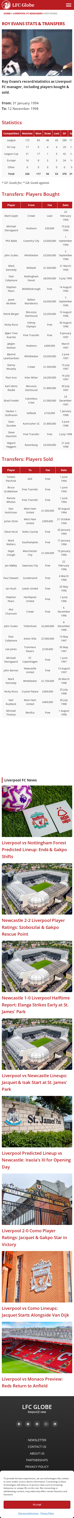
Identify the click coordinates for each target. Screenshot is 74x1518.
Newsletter (37, 1440)
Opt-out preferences (28, 1513)
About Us (37, 1453)
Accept (37, 1504)
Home (7, 13)
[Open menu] (68, 5)
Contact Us (37, 1447)
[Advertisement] (37, 748)
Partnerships (37, 1460)
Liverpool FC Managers (28, 13)
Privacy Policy (47, 1513)
